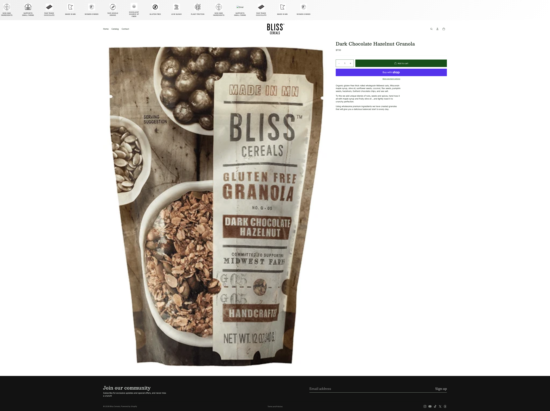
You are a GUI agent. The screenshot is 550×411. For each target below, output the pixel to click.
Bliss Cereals (115, 406)
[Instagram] (425, 406)
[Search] (431, 29)
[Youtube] (430, 406)
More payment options (391, 79)
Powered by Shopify (129, 406)
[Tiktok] (435, 406)
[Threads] (445, 406)
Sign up (441, 389)
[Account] (437, 29)
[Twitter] (440, 406)
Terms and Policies (275, 406)
